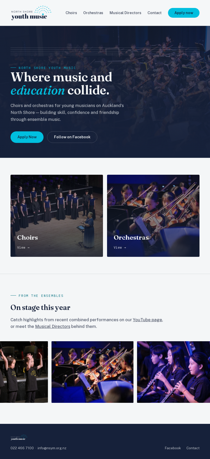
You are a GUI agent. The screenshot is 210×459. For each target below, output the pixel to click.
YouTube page (147, 319)
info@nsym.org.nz (52, 448)
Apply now (183, 13)
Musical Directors (125, 13)
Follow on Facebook (72, 137)
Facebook (173, 448)
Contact (155, 13)
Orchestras (93, 13)
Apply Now (27, 137)
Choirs (71, 13)
